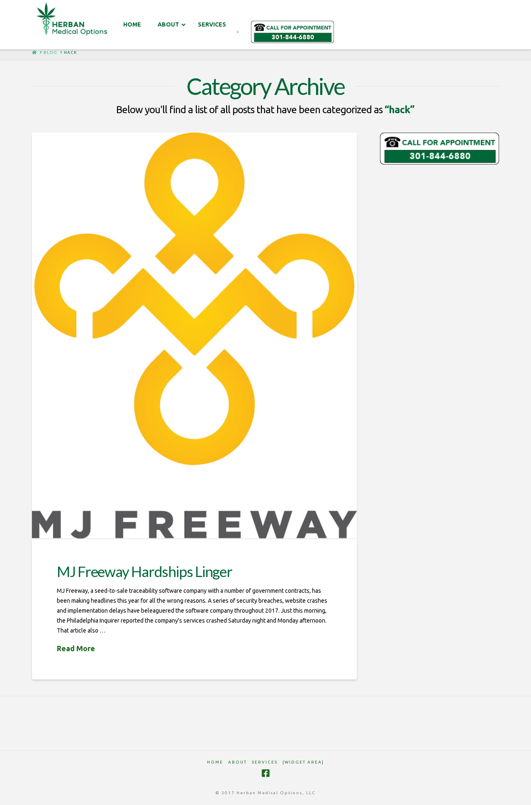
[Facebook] (265, 773)
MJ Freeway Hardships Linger (144, 571)
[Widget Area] (303, 762)
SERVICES (265, 762)
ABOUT (237, 762)
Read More (76, 648)
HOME (215, 762)
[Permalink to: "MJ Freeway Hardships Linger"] (194, 336)
